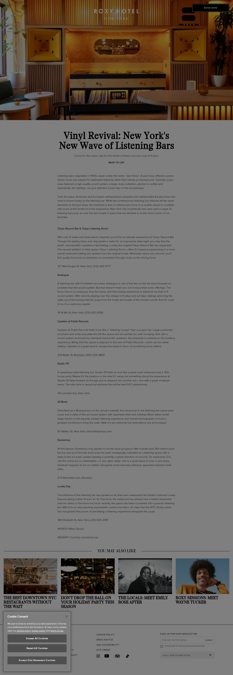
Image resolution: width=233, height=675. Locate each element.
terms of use (57, 631)
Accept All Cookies (37, 638)
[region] (37, 641)
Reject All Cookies (37, 648)
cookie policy (23, 631)
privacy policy (38, 631)
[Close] (67, 616)
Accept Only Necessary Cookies (37, 660)
